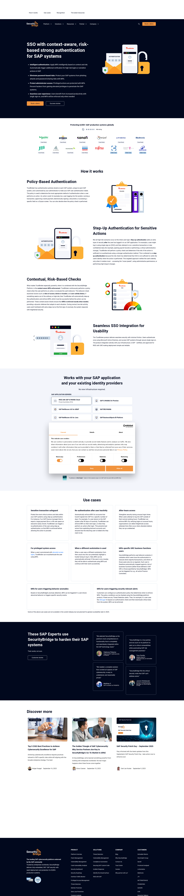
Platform (46, 24)
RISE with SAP (97, 876)
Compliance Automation (100, 861)
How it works (33, 13)
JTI (138, 876)
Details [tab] (92, 432)
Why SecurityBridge (121, 858)
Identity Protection (76, 888)
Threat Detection (76, 884)
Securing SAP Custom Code (101, 865)
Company (93, 24)
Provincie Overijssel (143, 865)
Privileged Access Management (80, 880)
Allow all (119, 468)
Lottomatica (141, 869)
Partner (81, 24)
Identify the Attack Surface (101, 873)
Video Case (114, 152)
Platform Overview (76, 854)
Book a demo (149, 24)
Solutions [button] (58, 24)
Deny (91, 468)
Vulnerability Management (79, 861)
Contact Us (118, 861)
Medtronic (141, 873)
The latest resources (78, 13)
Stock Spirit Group (143, 858)
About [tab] (121, 432)
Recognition (61, 13)
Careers (117, 869)
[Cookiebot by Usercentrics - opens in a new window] (124, 426)
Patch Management (77, 858)
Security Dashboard (77, 869)
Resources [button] (70, 24)
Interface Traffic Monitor (78, 876)
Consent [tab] (63, 432)
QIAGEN (140, 888)
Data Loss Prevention (77, 891)
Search (139, 24)
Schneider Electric (143, 854)
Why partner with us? (121, 873)
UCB (139, 891)
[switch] (81, 460)
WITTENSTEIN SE (143, 880)
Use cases (47, 13)
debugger (102, 600)
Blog (116, 854)
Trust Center (119, 865)
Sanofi (139, 861)
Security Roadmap (76, 873)
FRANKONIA (141, 884)
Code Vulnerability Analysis (79, 865)
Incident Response (98, 869)
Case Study (44, 142)
